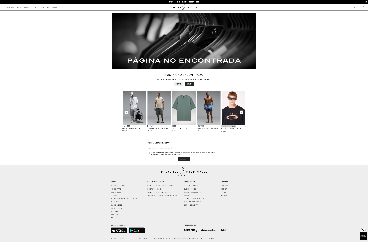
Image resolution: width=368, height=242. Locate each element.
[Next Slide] (355, 2)
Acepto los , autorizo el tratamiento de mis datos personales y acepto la (183, 153)
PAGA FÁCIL (188, 195)
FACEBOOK (224, 186)
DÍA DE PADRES (116, 208)
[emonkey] (190, 230)
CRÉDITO (114, 218)
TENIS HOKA (115, 195)
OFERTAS (178, 84)
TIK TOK (223, 192)
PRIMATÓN (114, 214)
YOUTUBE (224, 195)
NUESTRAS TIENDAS (191, 186)
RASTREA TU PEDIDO (118, 186)
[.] (359, 7)
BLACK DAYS (115, 202)
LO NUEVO (189, 84)
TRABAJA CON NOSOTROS (193, 192)
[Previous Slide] (12, 2)
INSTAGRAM (225, 189)
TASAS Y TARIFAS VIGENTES (193, 202)
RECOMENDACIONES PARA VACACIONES (125, 198)
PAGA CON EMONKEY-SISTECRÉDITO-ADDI (184, 2)
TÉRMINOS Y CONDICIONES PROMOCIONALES (163, 195)
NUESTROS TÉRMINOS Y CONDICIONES (161, 186)
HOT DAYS (114, 211)
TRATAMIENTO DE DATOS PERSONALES (160, 192)
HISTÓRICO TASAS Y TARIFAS (194, 198)
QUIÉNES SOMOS (190, 189)
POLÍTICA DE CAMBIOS (155, 189)
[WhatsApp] (363, 230)
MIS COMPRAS (116, 189)
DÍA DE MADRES (116, 205)
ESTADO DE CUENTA (191, 205)
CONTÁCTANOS (116, 192)
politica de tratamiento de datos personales (166, 154)
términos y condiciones (166, 153)
